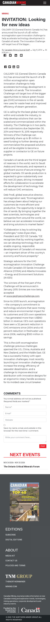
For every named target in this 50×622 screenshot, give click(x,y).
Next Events (25, 454)
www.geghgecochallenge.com (23, 296)
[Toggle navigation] (44, 3)
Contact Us (11, 560)
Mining (5, 14)
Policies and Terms (15, 565)
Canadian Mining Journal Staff (17, 50)
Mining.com (11, 586)
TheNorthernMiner (15, 581)
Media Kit (10, 556)
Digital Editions (13, 540)
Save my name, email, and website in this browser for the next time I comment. (22, 429)
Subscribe (10, 535)
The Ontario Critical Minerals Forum (22, 466)
